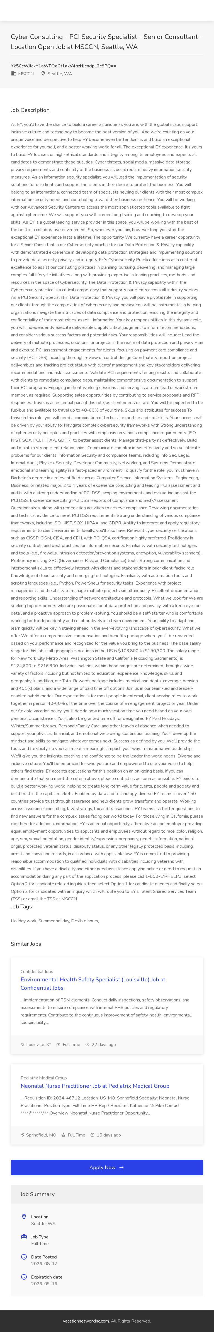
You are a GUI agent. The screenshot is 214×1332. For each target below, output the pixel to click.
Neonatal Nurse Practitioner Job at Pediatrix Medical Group (95, 1086)
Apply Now (103, 1167)
